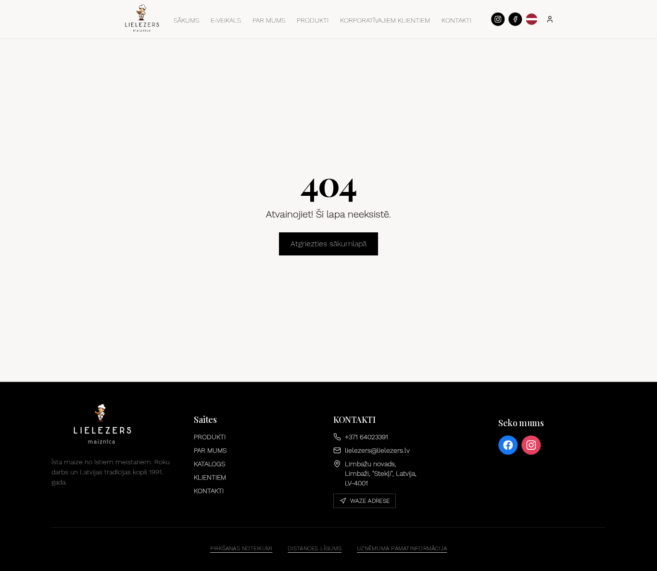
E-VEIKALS (226, 20)
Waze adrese (370, 500)
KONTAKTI (456, 20)
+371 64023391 (366, 437)
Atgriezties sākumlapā (328, 243)
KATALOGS (209, 464)
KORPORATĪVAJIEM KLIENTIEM (385, 20)
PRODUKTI (312, 20)
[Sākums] (142, 18)
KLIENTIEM (210, 477)
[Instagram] (498, 19)
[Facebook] (515, 19)
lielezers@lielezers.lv (377, 450)
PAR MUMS (269, 20)
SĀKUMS (186, 20)
